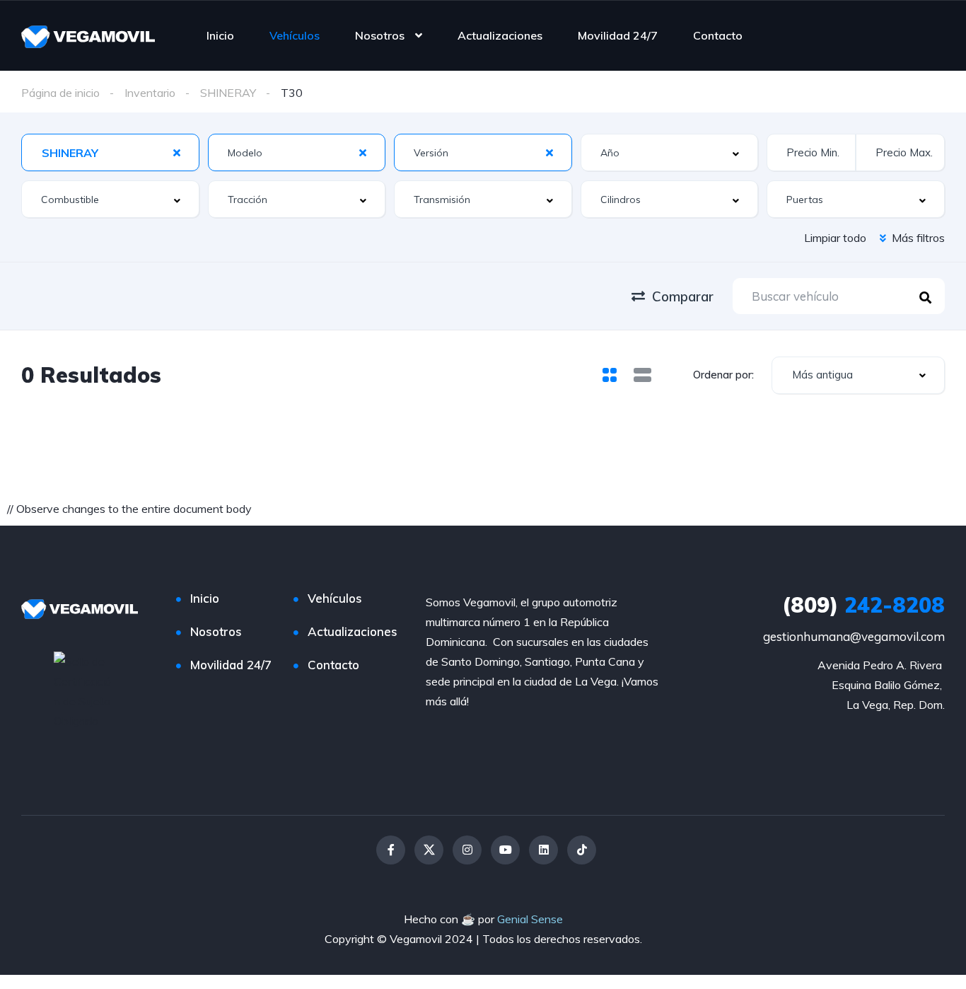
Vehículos (294, 35)
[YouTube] (505, 849)
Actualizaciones (500, 35)
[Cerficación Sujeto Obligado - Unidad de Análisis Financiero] (84, 690)
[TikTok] (581, 849)
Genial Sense (530, 919)
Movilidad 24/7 (618, 35)
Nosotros (380, 35)
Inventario (149, 93)
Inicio (220, 35)
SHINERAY (228, 93)
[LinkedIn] (543, 849)
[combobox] (110, 152)
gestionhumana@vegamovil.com (854, 636)
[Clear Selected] (177, 152)
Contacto (718, 35)
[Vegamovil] (88, 35)
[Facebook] (390, 849)
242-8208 (863, 604)
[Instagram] (467, 849)
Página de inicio (60, 93)
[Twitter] (428, 849)
